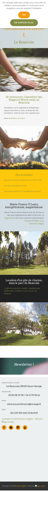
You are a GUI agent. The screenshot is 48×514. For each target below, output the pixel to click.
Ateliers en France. (18, 118)
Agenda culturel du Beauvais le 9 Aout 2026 (23, 180)
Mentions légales (25, 419)
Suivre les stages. (36, 223)
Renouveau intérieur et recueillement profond (22, 191)
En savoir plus (24, 22)
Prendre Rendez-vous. (34, 220)
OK (24, 15)
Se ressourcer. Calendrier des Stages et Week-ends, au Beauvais (24, 99)
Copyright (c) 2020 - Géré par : (22, 419)
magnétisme (9, 218)
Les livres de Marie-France (15, 185)
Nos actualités (24, 174)
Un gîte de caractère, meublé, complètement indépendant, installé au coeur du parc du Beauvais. (22, 291)
